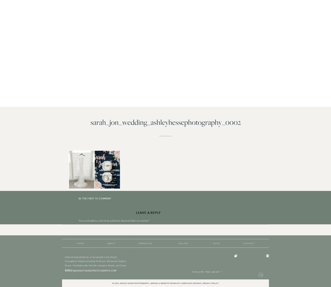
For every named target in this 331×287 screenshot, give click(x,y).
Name (82, 270)
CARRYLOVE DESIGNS (191, 283)
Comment (85, 227)
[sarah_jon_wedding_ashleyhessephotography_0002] (165, 53)
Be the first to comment (95, 198)
